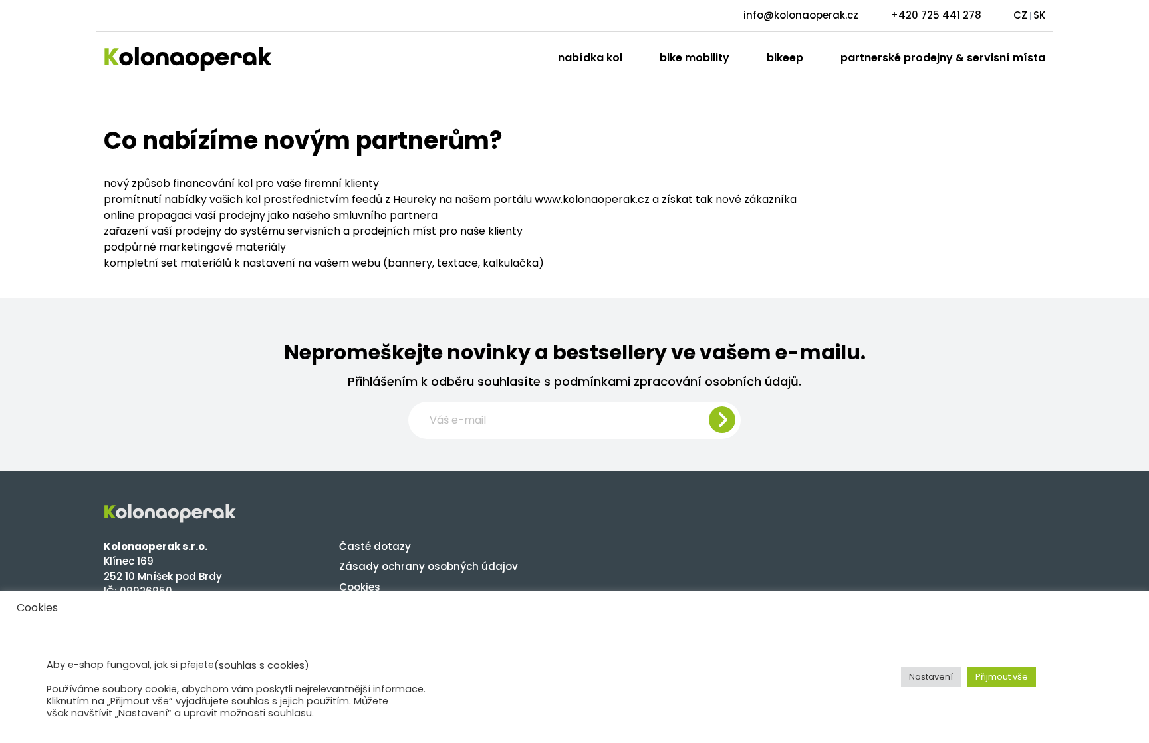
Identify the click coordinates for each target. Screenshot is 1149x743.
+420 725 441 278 (935, 15)
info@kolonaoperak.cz (800, 15)
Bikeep (785, 57)
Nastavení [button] (931, 676)
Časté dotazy (375, 546)
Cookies (359, 587)
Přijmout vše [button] (1001, 676)
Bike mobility (694, 57)
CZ (1020, 15)
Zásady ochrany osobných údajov (428, 566)
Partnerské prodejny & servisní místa (942, 57)
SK (1039, 15)
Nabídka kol (590, 57)
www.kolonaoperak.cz (592, 199)
